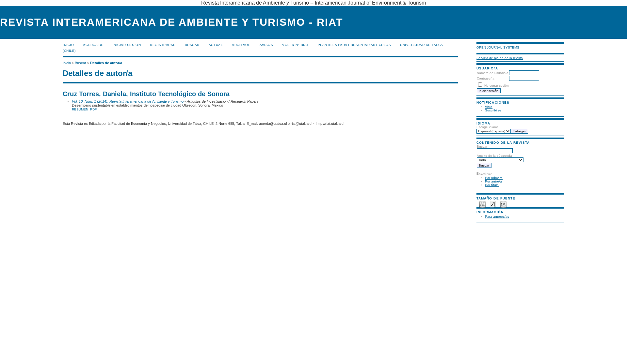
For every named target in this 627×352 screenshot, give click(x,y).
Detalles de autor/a (106, 63)
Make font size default (493, 204)
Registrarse (163, 45)
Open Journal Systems (497, 47)
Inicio (68, 45)
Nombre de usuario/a (492, 73)
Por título (492, 185)
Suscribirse (493, 110)
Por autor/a (493, 181)
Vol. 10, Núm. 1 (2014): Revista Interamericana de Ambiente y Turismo (128, 101)
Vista (488, 107)
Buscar (192, 45)
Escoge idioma (487, 127)
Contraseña (485, 78)
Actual (216, 45)
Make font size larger (503, 204)
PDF (93, 109)
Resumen (80, 109)
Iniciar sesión (127, 45)
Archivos (241, 45)
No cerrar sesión (496, 85)
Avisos (266, 45)
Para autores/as (497, 216)
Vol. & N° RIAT (295, 45)
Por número (494, 178)
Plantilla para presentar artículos (354, 45)
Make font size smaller (482, 204)
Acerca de (93, 45)
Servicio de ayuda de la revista (499, 58)
